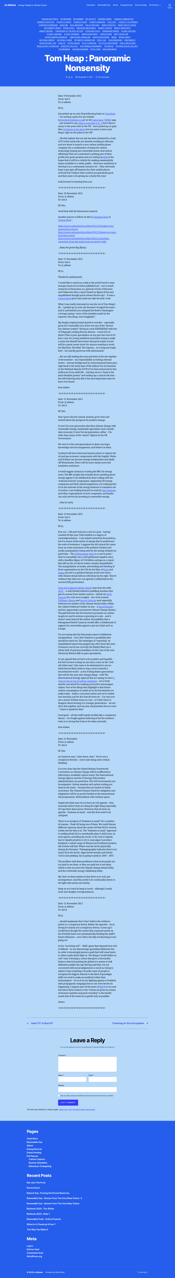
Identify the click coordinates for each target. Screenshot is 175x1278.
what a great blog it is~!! (90, 123)
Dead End (64, 25)
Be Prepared (65, 19)
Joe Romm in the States (73, 129)
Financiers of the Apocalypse (69, 31)
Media (114, 37)
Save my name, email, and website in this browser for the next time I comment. (86, 1096)
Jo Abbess (10, 5)
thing (91, 554)
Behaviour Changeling (40, 1166)
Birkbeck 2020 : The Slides (40, 1208)
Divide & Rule (69, 28)
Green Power (106, 34)
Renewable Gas (104, 5)
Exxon (61, 572)
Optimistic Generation (84, 40)
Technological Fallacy (127, 46)
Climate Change (63, 22)
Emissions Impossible (86, 28)
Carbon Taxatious (45, 22)
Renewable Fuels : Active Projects (44, 1219)
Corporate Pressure (48, 25)
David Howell (106, 606)
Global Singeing (54, 34)
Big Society (90, 19)
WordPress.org (34, 1256)
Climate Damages (97, 22)
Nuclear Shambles (38, 1163)
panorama (97, 120)
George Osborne (88, 600)
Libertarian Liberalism (80, 37)
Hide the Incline (121, 34)
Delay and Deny (92, 25)
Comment (62, 1055)
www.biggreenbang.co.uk (71, 120)
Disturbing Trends (52, 28)
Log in (30, 1246)
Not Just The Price (36, 1182)
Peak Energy (130, 40)
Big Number (78, 19)
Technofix (109, 46)
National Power (64, 40)
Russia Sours (33, 1188)
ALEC (61, 591)
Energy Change (105, 28)
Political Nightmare (108, 43)
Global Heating (128, 31)
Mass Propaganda (101, 37)
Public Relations (128, 43)
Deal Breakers (76, 25)
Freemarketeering (110, 31)
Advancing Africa (50, 19)
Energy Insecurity (122, 28)
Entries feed (33, 1249)
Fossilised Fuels (92, 31)
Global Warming (71, 34)
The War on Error (80, 49)
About (115, 5)
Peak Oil (62, 43)
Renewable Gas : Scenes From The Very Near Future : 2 (54, 1198)
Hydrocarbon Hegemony (56, 37)
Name (61, 1075)
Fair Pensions (109, 490)
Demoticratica (109, 25)
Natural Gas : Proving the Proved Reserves (48, 1193)
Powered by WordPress (55, 1272)
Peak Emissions (115, 40)
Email (91, 1075)
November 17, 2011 (85, 77)
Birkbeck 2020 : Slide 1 (38, 1214)
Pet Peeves (153, 5)
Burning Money (105, 19)
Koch (105, 569)
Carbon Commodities (123, 19)
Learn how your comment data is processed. (77, 1109)
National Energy (47, 40)
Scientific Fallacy (69, 46)
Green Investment (89, 34)
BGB (105, 157)
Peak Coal (101, 40)
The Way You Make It (37, 1229)
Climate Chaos (80, 22)
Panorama (83, 554)
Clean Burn (90, 5)
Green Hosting (141, 5)
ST (76, 554)
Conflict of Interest (128, 22)
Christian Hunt (100, 217)
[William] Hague (66, 600)
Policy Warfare (89, 43)
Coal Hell (111, 22)
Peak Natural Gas (47, 43)
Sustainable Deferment (91, 46)
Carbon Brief (64, 220)
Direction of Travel (127, 25)
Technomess (64, 49)
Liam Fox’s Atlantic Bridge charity (75, 588)
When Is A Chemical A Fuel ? (41, 1224)
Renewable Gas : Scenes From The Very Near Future (53, 1203)
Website (61, 1085)
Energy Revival (126, 5)
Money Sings (124, 37)
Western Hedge (110, 49)
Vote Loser (95, 49)
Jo (72, 77)
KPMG (108, 120)
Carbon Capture (37, 1159)
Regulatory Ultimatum (48, 46)
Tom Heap (110, 113)
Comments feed (35, 1253)
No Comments (104, 77)
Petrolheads (74, 43)
